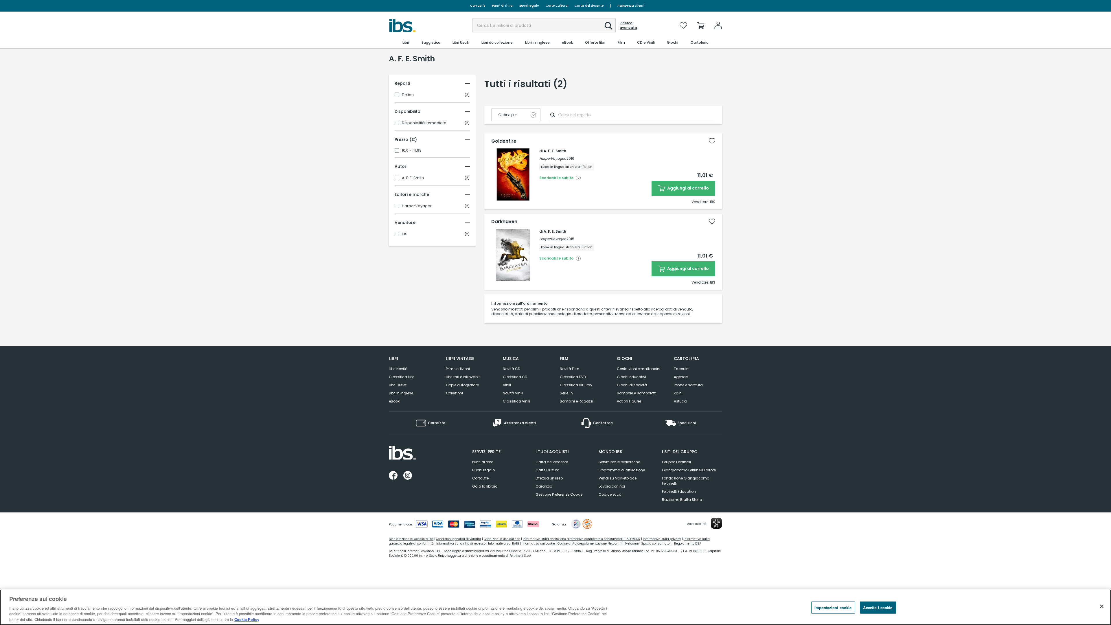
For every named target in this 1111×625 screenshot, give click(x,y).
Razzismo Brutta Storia (682, 499)
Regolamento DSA (687, 543)
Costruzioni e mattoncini (638, 368)
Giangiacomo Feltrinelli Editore (689, 470)
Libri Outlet (397, 385)
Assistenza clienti (630, 5)
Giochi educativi (631, 376)
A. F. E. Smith (413, 178)
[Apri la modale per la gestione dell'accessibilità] (716, 523)
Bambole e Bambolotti (636, 393)
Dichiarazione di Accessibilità (411, 539)
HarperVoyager (417, 206)
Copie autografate (462, 385)
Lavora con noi (612, 486)
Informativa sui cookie (538, 543)
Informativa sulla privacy (662, 539)
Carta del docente (589, 5)
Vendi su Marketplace (618, 478)
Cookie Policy (246, 619)
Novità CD (511, 368)
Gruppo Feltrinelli (676, 461)
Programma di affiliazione (622, 470)
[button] (608, 26)
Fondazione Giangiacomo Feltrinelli (685, 481)
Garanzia (544, 486)
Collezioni (454, 393)
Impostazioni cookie (832, 607)
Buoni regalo (529, 5)
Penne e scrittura (688, 385)
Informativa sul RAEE (503, 543)
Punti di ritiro (502, 5)
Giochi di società (632, 385)
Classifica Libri (402, 376)
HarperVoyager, (552, 158)
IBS (404, 234)
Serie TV (566, 393)
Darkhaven (504, 221)
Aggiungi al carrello (687, 188)
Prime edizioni (458, 368)
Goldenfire (503, 141)
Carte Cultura (557, 5)
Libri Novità (398, 368)
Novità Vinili (513, 393)
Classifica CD (515, 376)
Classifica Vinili (516, 401)
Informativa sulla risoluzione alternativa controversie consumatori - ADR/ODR (581, 539)
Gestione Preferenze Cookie (559, 494)
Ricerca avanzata (628, 25)
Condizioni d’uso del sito (502, 539)
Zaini (678, 393)
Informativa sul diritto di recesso (460, 543)
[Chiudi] (1101, 606)
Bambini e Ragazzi (576, 401)
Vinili (507, 385)
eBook (394, 401)
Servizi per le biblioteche (619, 461)
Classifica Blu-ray (576, 385)
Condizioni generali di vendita (458, 539)
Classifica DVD (573, 376)
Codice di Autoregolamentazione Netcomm (590, 543)
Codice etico (610, 494)
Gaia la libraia (485, 486)
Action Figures (629, 401)
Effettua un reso (549, 478)
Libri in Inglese (401, 393)
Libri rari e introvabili (463, 376)
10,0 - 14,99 (412, 150)
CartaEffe (477, 5)
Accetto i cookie (877, 607)
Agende (681, 376)
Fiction (408, 95)
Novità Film (569, 368)
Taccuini (681, 368)
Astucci (680, 401)
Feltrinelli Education (679, 491)
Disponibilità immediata (424, 123)
